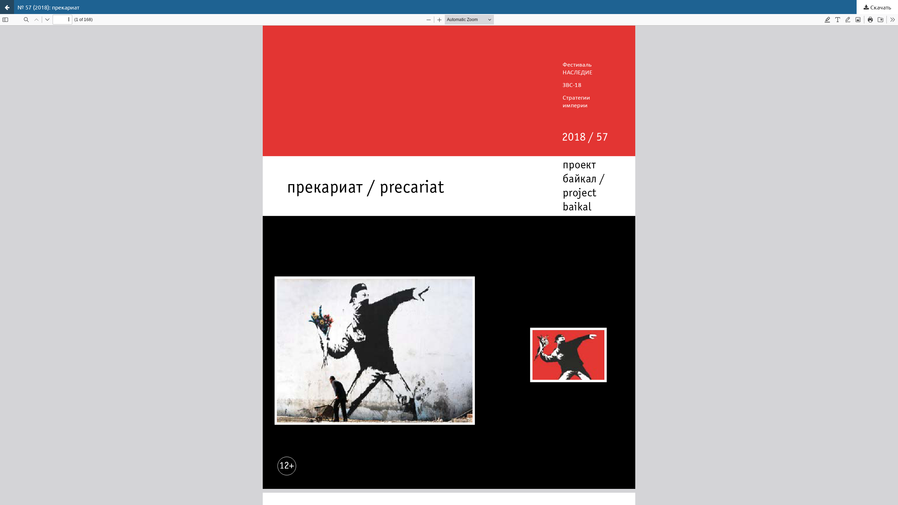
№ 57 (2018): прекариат (48, 7)
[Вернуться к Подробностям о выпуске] (7, 7)
